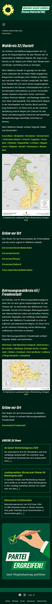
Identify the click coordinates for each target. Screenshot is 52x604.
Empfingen (18, 348)
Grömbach (20, 352)
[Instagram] (24, 595)
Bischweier (30, 136)
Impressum (31, 601)
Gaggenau (35, 139)
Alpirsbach (6, 345)
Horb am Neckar (34, 352)
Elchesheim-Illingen (11, 139)
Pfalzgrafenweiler (11, 355)
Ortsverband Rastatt (10, 253)
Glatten (11, 352)
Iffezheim (12, 143)
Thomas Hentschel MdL (12, 31)
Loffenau (34, 143)
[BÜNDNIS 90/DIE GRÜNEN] (8, 10)
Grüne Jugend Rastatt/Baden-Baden (17, 270)
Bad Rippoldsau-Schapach (24, 345)
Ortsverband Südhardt (11, 264)
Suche (22, 601)
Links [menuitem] (30, 595)
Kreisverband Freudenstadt (13, 425)
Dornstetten (7, 348)
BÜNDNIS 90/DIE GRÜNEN (36, 8)
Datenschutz (42, 601)
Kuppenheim (23, 143)
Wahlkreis (6, 33)
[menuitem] (8, 601)
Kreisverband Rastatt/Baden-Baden (17, 247)
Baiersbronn (42, 345)
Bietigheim (19, 136)
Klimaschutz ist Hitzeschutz (18, 500)
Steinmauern (32, 146)
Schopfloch (25, 355)
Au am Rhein (7, 136)
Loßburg (46, 352)
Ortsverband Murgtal (11, 258)
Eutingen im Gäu (31, 348)
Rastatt (22, 146)
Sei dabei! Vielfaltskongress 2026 (21, 447)
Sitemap (15, 601)
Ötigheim (13, 146)
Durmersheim (43, 136)
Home (8, 601)
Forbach (25, 139)
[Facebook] (20, 595)
